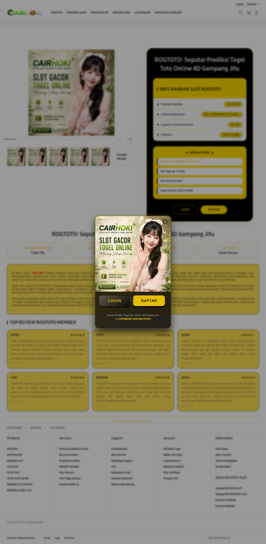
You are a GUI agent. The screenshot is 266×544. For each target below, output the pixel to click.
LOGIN (114, 301)
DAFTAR (149, 301)
